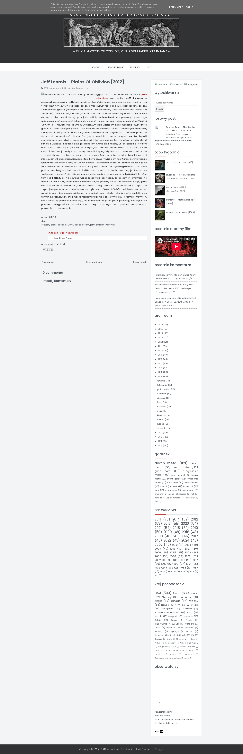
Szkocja (158, 639)
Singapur (172, 643)
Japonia (188, 616)
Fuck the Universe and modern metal (174, 719)
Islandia (189, 631)
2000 (159, 536)
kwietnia (161, 415)
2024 (161, 333)
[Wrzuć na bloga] (46, 250)
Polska (177, 593)
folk (192, 494)
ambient (159, 494)
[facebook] (161, 84)
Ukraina (173, 654)
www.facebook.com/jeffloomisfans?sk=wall (91, 224)
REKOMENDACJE (116, 67)
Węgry (195, 643)
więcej (168, 143)
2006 (158, 552)
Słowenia (184, 643)
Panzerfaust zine (164, 711)
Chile (169, 639)
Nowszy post (49, 261)
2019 (160, 354)
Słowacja (159, 631)
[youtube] (175, 84)
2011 (160, 441)
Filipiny (192, 646)
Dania (174, 620)
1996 (170, 567)
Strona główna (94, 261)
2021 (160, 346)
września (162, 393)
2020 (160, 350)
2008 (158, 548)
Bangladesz (163, 646)
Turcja (189, 620)
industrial (188, 486)
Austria (158, 616)
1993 (173, 548)
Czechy (179, 624)
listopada (162, 384)
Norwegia (180, 604)
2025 (161, 328)
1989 (162, 571)
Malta (157, 627)
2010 (160, 445)
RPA (192, 635)
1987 (195, 567)
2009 (167, 532)
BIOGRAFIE (135, 67)
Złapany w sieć (162, 715)
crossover (190, 498)
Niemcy (166, 597)
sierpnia (161, 398)
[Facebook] (55, 244)
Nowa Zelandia (185, 627)
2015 (160, 372)
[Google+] (61, 244)
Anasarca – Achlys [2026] (179, 162)
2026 (160, 324)
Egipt (174, 646)
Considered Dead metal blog (123, 749)
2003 (187, 552)
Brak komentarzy (80, 88)
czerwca (162, 406)
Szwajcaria (167, 608)
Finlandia (174, 612)
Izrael (169, 627)
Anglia (159, 601)
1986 (192, 571)
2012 (46, 88)
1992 (195, 560)
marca (161, 419)
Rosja (189, 612)
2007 (159, 544)
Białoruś (171, 635)
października (164, 389)
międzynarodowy (163, 624)
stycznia (162, 428)
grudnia (161, 380)
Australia (187, 608)
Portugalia (159, 643)
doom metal (178, 474)
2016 (160, 367)
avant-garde (174, 478)
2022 (160, 341)
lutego (161, 423)
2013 (160, 432)
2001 (176, 564)
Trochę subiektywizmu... (167, 723)
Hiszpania (173, 616)
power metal (191, 482)
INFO (149, 67)
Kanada (175, 601)
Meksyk (190, 624)
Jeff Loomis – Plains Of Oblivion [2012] (82, 82)
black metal (181, 467)
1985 (183, 571)
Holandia (185, 597)
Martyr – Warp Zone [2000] (180, 212)
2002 (158, 560)
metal (163, 486)
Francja (165, 604)
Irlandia (182, 635)
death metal (166, 463)
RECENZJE (97, 67)
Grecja (194, 604)
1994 (189, 564)
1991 (170, 560)
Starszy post (139, 261)
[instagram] (191, 84)
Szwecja (193, 593)
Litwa (192, 639)
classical (182, 494)
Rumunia (159, 635)
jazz (175, 486)
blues (157, 501)
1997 (163, 564)
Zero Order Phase (63, 237)
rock (157, 490)
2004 (188, 545)
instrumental (55, 88)
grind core (162, 471)
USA (64, 88)
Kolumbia (190, 650)
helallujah (160, 274)
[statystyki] (159, 731)
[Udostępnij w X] (49, 250)
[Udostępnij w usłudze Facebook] (52, 250)
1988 (183, 567)
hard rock (160, 497)
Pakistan (158, 654)
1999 (188, 556)
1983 (157, 575)
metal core (188, 490)
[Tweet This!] (57, 244)
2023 (160, 337)
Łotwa (186, 658)
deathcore (175, 497)
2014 (160, 376)
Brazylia (159, 612)
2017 (160, 363)
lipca (160, 402)
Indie (157, 650)
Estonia (183, 646)
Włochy (193, 601)
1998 (173, 556)
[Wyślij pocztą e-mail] (44, 250)
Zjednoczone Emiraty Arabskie (168, 658)
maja (160, 410)
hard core (172, 482)
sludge (171, 494)
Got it (189, 7)
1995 (157, 567)
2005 (158, 556)
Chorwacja (181, 639)
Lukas (157, 298)
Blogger (159, 749)
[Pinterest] (64, 244)
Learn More (176, 7)
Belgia (158, 620)
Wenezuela (188, 654)
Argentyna (174, 631)
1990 (182, 560)
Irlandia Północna (172, 650)
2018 (160, 359)
